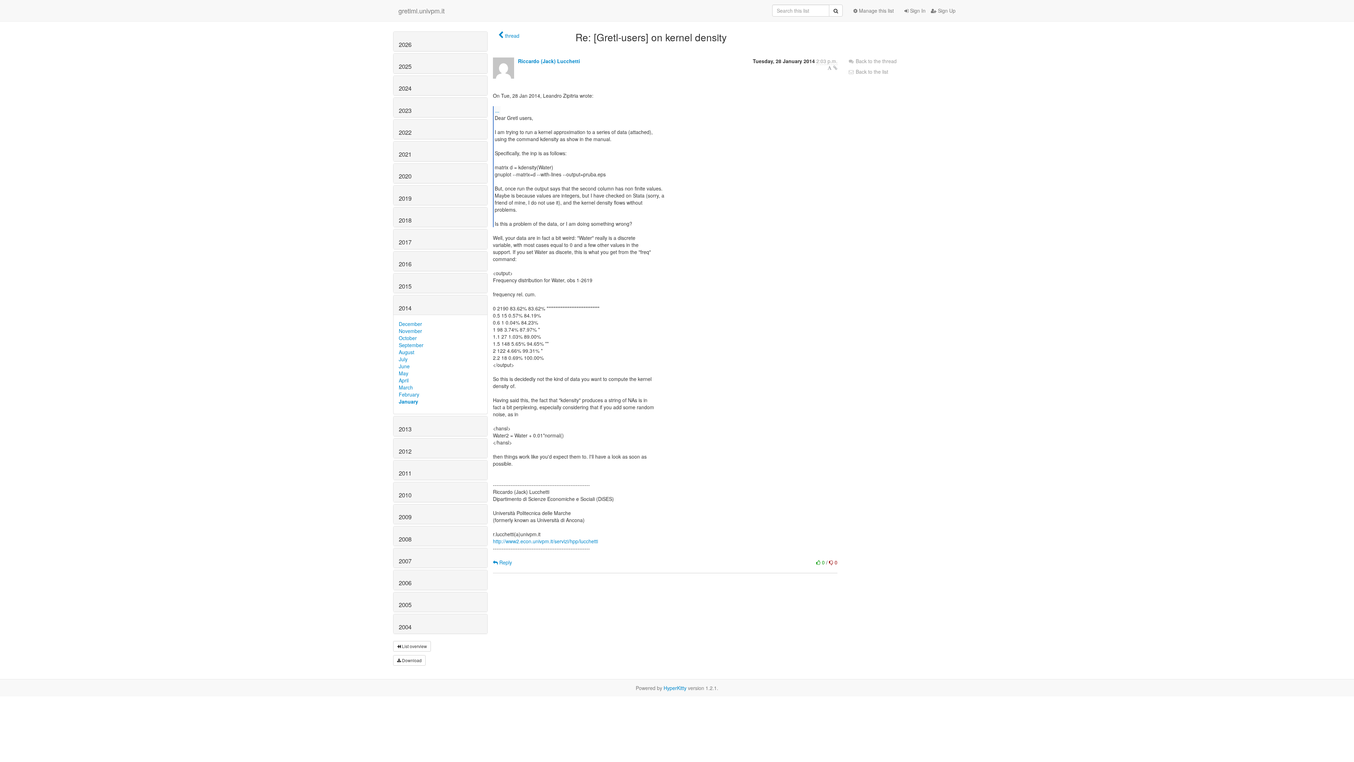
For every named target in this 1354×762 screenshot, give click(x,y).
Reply (505, 562)
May (403, 373)
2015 (405, 286)
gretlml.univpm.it (421, 10)
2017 (405, 242)
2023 (405, 110)
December (410, 323)
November (410, 330)
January (408, 401)
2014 (405, 308)
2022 (405, 132)
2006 (405, 583)
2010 (405, 495)
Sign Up (946, 10)
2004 (405, 627)
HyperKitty (675, 687)
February (409, 394)
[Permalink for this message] (835, 68)
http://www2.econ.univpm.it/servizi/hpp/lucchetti (545, 541)
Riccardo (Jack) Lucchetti (549, 61)
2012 (405, 451)
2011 (405, 473)
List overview (414, 646)
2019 (405, 198)
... (497, 110)
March (406, 387)
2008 (405, 539)
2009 (405, 517)
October (408, 337)
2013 (405, 429)
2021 (405, 154)
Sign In (917, 10)
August (406, 352)
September (411, 345)
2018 (405, 220)
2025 (405, 66)
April (404, 380)
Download (411, 660)
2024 (405, 88)
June (404, 366)
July (403, 359)
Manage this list (876, 10)
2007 (405, 561)
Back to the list (871, 71)
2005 (405, 604)
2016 (405, 264)
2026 (405, 44)
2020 (405, 176)
